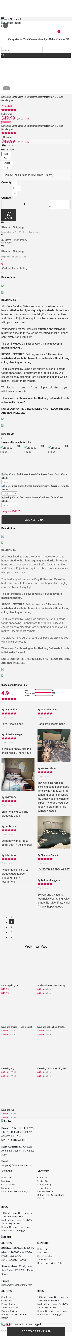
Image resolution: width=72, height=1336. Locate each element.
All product (7, 106)
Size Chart (6, 1181)
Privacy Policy (44, 1184)
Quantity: (6, 182)
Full (6, 158)
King (6, 167)
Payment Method (45, 1191)
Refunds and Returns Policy (14, 1191)
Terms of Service (45, 1188)
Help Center (7, 1177)
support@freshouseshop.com (16, 1165)
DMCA (40, 1198)
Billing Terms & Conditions (50, 1195)
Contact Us (42, 1181)
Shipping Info (8, 1188)
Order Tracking (8, 1184)
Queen (7, 163)
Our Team (42, 1177)
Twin (6, 154)
